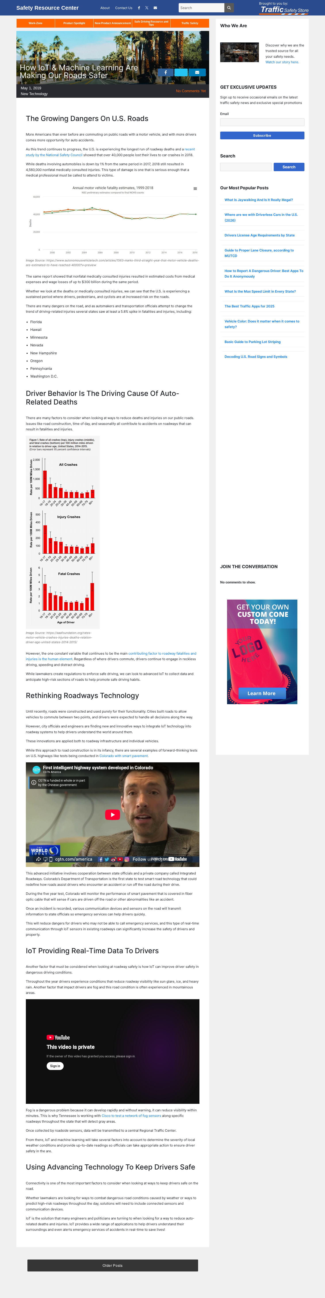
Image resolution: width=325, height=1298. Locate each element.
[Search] (229, 7)
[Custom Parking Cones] (262, 652)
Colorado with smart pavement (123, 756)
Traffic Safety (190, 23)
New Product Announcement (113, 23)
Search (289, 167)
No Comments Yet (191, 91)
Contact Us (123, 8)
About (105, 8)
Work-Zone (35, 23)
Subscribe (262, 135)
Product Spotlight (74, 23)
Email (224, 114)
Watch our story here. (282, 62)
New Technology (34, 94)
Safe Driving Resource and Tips (151, 23)
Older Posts (112, 1265)
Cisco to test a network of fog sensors (131, 1116)
